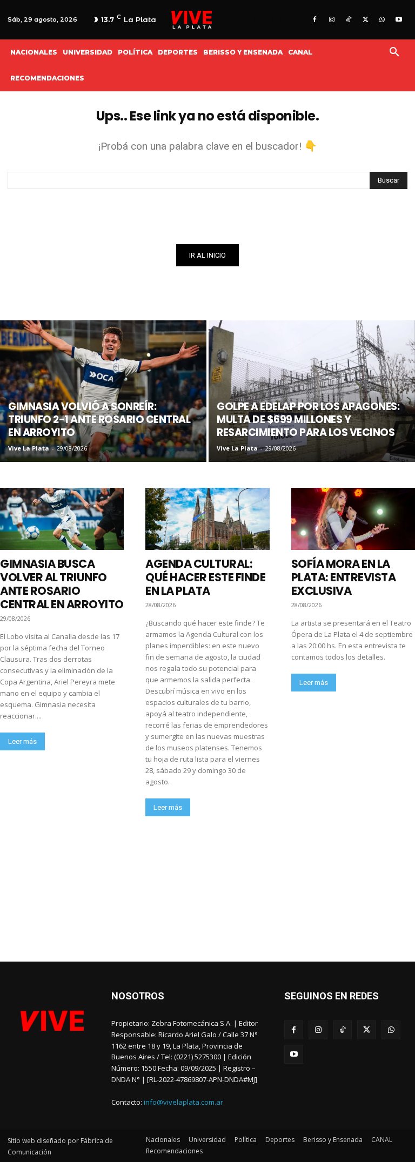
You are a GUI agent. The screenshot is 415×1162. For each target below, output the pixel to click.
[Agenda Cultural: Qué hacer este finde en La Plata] (207, 519)
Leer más (22, 741)
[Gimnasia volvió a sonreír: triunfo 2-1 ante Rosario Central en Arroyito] (103, 391)
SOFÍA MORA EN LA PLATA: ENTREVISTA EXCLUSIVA (343, 577)
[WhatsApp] (382, 19)
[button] (394, 52)
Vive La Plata (28, 448)
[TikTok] (348, 19)
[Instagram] (331, 19)
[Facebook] (314, 19)
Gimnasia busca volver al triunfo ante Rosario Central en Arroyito (62, 584)
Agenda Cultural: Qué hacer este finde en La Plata (205, 577)
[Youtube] (399, 19)
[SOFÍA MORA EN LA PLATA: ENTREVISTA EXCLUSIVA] (353, 519)
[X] (365, 19)
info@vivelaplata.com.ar (183, 1102)
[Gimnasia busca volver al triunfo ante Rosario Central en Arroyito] (62, 519)
